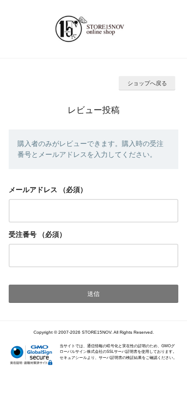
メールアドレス (33, 189)
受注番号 (23, 234)
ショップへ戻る (147, 83)
